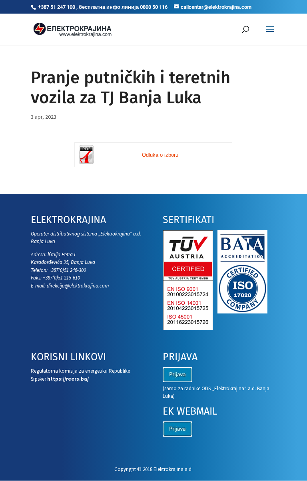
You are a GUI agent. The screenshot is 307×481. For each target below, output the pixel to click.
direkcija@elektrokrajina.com (78, 285)
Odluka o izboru (160, 155)
